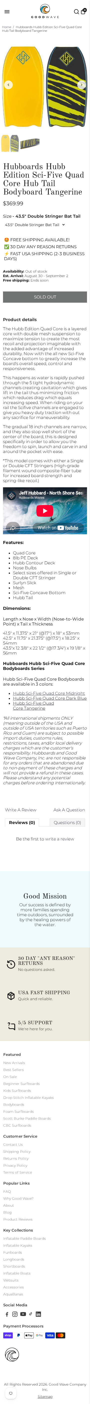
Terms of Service (17, 1172)
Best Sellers (13, 1070)
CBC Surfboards (17, 1125)
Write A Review (20, 809)
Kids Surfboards (17, 1091)
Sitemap (45, 1397)
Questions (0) (67, 822)
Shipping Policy (16, 1152)
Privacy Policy (15, 1165)
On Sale (10, 1077)
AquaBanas (13, 1294)
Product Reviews (17, 1219)
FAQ (7, 1192)
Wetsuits (10, 1280)
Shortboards (14, 1266)
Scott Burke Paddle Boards (27, 1118)
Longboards (13, 1259)
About (8, 1205)
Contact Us (13, 1145)
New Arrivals (14, 1063)
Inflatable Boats (16, 1273)
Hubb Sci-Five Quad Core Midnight (49, 693)
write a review (59, 838)
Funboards (12, 1252)
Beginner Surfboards (21, 1084)
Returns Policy (15, 1158)
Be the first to (45, 838)
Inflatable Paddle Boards (24, 1238)
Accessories (13, 1287)
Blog (7, 1212)
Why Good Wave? (18, 1198)
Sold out (45, 296)
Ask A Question (69, 809)
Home (6, 27)
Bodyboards (13, 1105)
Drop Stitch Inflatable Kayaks (28, 1098)
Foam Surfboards (18, 1112)
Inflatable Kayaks (17, 1245)
